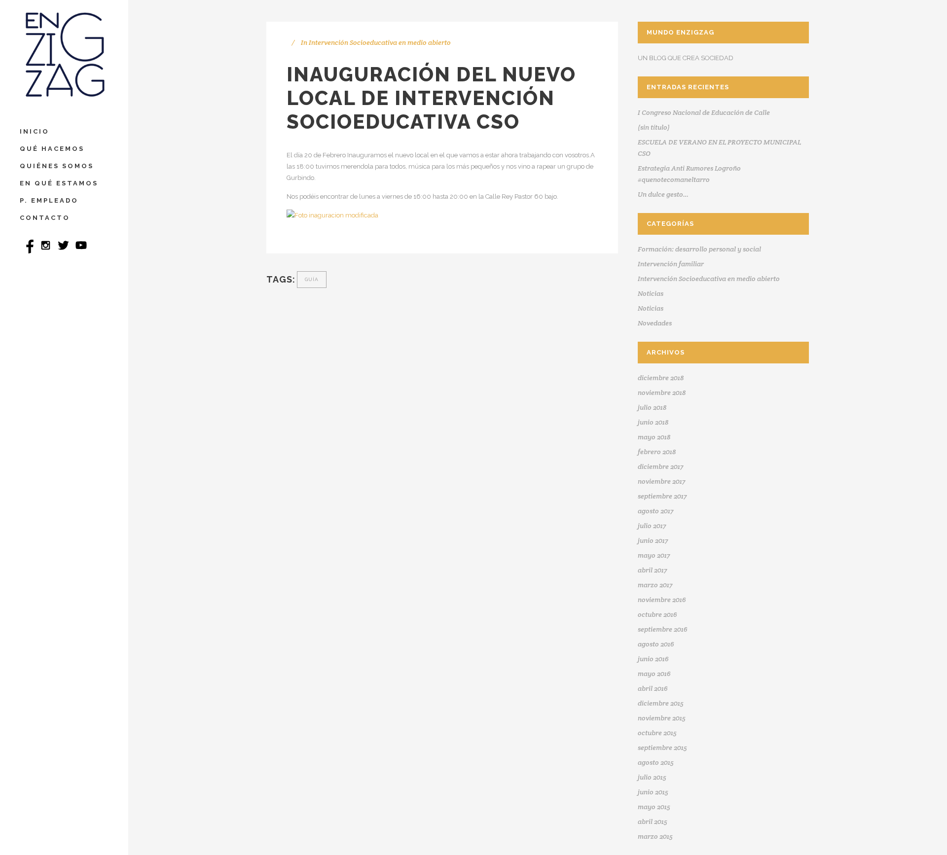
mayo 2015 (654, 806)
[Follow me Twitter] (64, 251)
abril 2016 (653, 688)
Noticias (650, 293)
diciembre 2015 (661, 703)
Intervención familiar (671, 263)
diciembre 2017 (660, 466)
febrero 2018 (657, 451)
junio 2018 (653, 422)
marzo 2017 (655, 584)
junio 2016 (653, 658)
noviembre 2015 (662, 717)
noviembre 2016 (662, 599)
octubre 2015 (657, 732)
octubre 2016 (657, 614)
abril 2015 (652, 821)
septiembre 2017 (662, 496)
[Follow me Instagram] (46, 251)
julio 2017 (652, 525)
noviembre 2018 (662, 392)
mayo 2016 (654, 673)
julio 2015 (652, 777)
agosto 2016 (656, 644)
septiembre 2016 (663, 629)
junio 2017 (653, 540)
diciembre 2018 (661, 377)
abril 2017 (652, 570)
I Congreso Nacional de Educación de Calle (704, 112)
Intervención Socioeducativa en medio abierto (380, 42)
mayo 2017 (654, 555)
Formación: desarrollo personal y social (699, 249)
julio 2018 (652, 407)
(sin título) (654, 127)
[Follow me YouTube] (81, 251)
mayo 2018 (654, 436)
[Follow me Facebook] (28, 251)
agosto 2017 (655, 510)
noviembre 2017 (661, 481)
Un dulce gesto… (663, 194)
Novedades (655, 323)
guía (312, 279)
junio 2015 (653, 791)
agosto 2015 (656, 762)
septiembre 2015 (662, 747)
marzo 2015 (655, 836)
